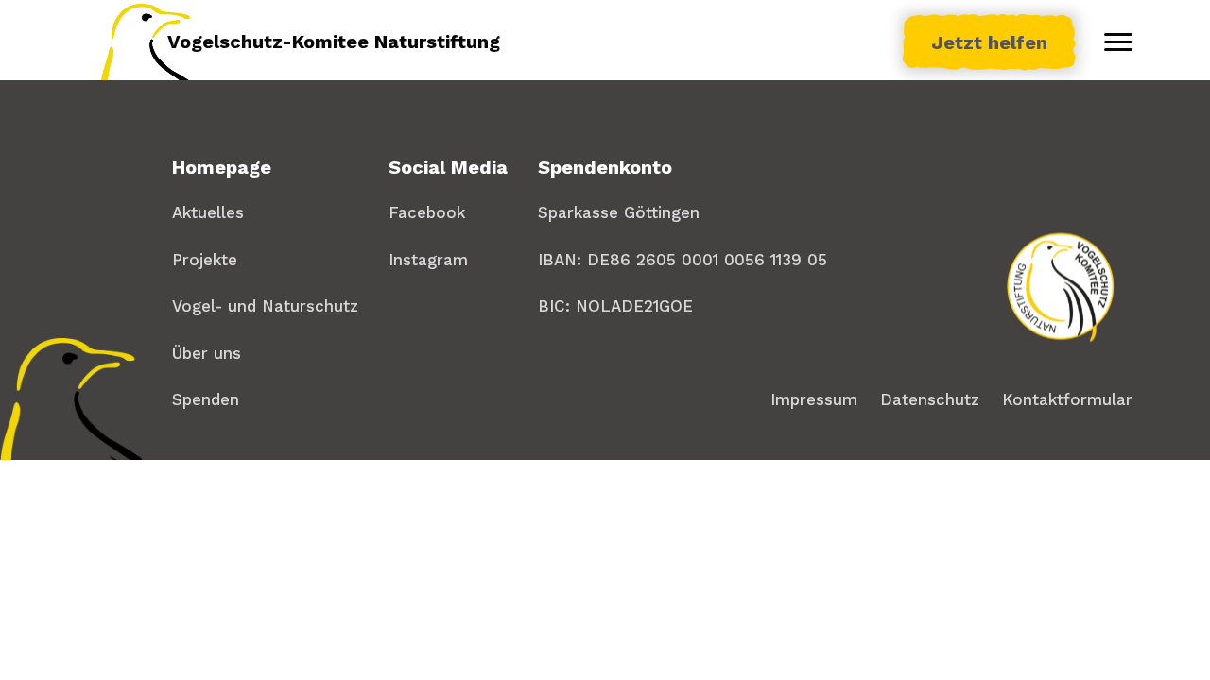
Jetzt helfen (989, 42)
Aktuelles (208, 212)
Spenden (205, 399)
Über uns (206, 353)
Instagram (428, 259)
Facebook (427, 212)
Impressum (813, 399)
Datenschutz (929, 399)
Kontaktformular (1067, 399)
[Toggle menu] (1118, 42)
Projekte (204, 259)
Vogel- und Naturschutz (265, 306)
